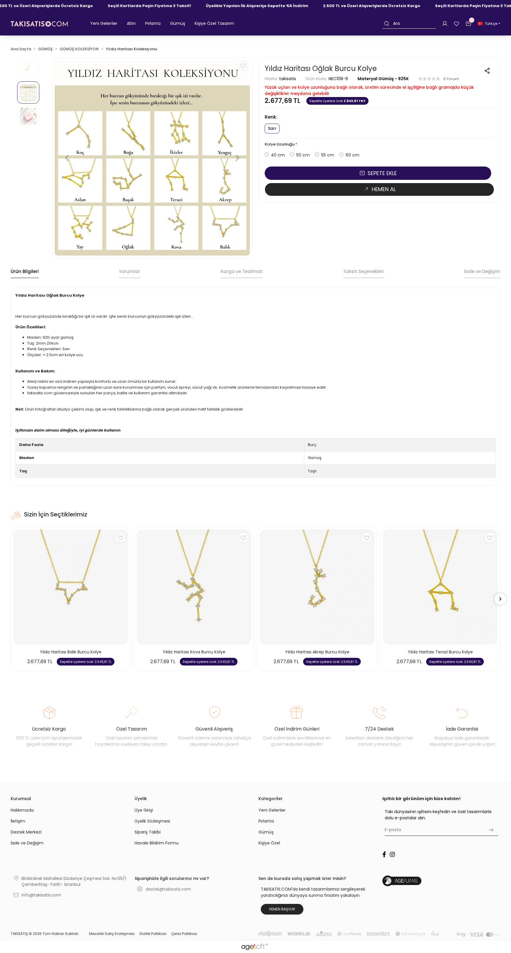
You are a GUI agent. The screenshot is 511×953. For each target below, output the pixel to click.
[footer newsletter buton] (491, 830)
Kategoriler (270, 799)
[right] (500, 598)
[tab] (25, 271)
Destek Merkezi (26, 832)
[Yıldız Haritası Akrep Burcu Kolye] (317, 587)
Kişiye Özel (269, 843)
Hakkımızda (22, 810)
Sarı (272, 128)
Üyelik (141, 799)
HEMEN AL (384, 189)
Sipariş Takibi (148, 832)
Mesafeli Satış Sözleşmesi (112, 933)
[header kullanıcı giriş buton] (445, 23)
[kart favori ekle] (120, 537)
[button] (103, 23)
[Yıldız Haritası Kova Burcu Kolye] (194, 587)
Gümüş (266, 832)
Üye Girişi (144, 810)
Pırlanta (266, 821)
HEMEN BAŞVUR (282, 909)
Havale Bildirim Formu (157, 843)
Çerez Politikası (184, 933)
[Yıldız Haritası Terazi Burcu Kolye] (440, 587)
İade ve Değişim (27, 843)
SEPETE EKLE (382, 173)
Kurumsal (21, 799)
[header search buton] (386, 23)
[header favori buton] (457, 23)
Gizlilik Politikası (152, 933)
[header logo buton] (39, 23)
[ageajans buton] (441, 881)
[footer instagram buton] (392, 854)
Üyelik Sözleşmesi (152, 821)
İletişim (18, 821)
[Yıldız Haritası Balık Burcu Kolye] (70, 587)
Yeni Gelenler (272, 810)
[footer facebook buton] (384, 854)
